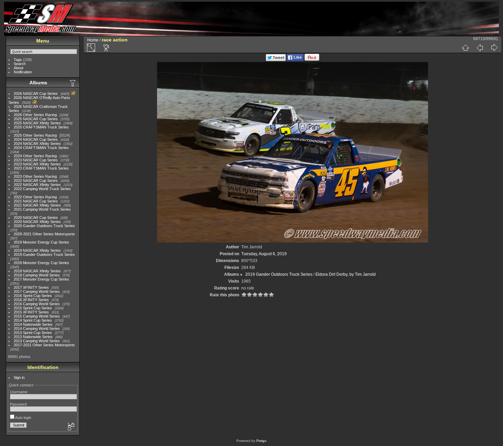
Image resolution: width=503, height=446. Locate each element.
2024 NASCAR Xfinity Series (37, 143)
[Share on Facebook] (295, 59)
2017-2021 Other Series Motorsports (44, 345)
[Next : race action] (494, 47)
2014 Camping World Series (37, 328)
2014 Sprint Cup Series (33, 320)
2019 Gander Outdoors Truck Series (44, 254)
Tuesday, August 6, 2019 (264, 253)
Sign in (19, 377)
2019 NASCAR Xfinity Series (37, 250)
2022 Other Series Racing (35, 197)
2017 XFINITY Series (31, 287)
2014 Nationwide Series (33, 324)
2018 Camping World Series (37, 275)
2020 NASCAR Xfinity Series (37, 222)
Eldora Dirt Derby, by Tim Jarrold (345, 274)
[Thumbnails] (465, 47)
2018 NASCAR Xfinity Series (37, 271)
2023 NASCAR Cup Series (36, 160)
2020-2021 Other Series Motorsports (44, 234)
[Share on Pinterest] (312, 59)
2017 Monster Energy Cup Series (41, 279)
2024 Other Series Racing (35, 156)
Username (18, 392)
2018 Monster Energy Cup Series (41, 263)
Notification (23, 72)
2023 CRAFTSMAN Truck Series (41, 168)
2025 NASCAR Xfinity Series (37, 123)
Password (18, 404)
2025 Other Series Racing (35, 135)
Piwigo (261, 441)
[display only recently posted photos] (73, 82)
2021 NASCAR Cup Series (36, 201)
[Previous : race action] (480, 47)
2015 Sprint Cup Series (33, 308)
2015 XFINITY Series (31, 312)
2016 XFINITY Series (31, 300)
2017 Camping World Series (37, 291)
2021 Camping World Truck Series (42, 209)
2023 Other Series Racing (35, 176)
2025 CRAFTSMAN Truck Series (41, 127)
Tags (18, 60)
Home (93, 40)
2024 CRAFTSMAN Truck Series (41, 148)
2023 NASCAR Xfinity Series (37, 164)
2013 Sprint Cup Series (33, 333)
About (18, 68)
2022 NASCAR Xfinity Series (37, 185)
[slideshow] (106, 47)
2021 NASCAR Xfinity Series (37, 205)
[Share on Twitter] (276, 59)
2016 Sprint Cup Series (33, 296)
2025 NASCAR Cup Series (36, 119)
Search (20, 64)
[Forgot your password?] (70, 426)
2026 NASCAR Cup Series (36, 93)
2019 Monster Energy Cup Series (41, 242)
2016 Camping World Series (37, 304)
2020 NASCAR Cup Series (36, 217)
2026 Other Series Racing (35, 115)
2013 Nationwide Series (33, 337)
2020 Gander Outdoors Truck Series (44, 226)
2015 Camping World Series (37, 316)
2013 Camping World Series (37, 341)
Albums (38, 82)
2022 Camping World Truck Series (42, 189)
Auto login (22, 418)
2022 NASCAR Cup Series (36, 180)
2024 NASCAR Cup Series (36, 139)
